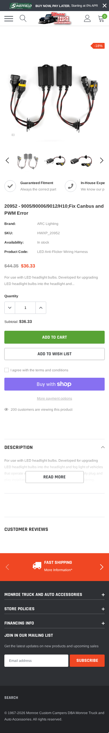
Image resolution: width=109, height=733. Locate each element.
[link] (13, 135)
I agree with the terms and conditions (39, 370)
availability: (14, 242)
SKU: (8, 233)
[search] (23, 18)
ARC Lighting (47, 224)
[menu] (8, 18)
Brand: (10, 224)
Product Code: (16, 252)
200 (14, 409)
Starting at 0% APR (66, 6)
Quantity (11, 296)
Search (11, 697)
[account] (87, 19)
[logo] (55, 18)
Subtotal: (11, 322)
